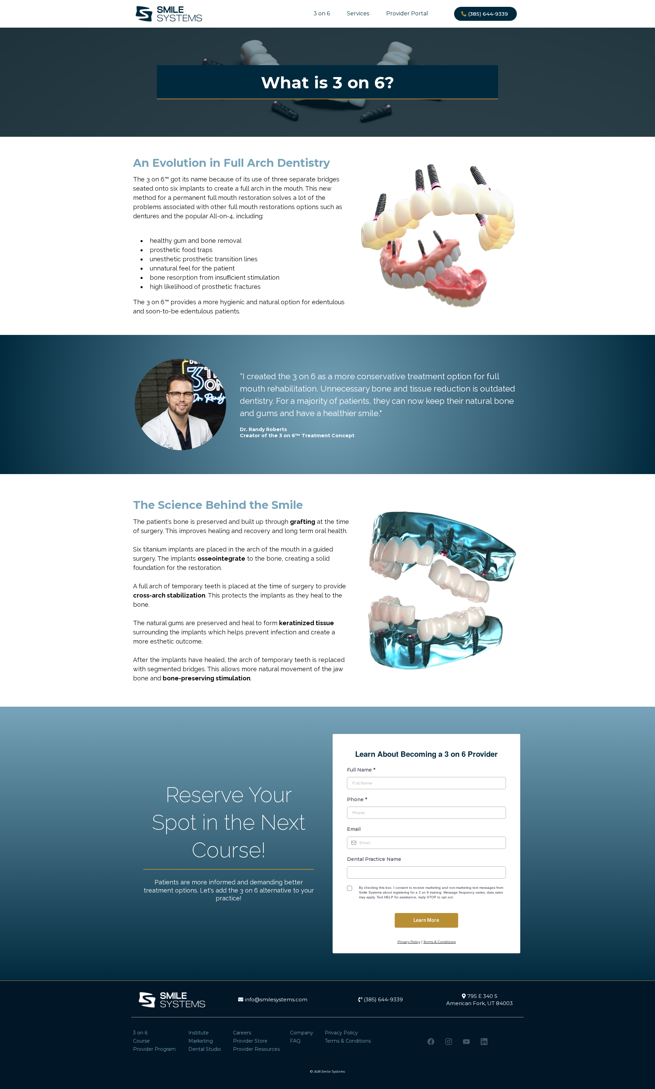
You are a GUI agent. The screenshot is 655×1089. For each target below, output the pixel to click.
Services (358, 13)
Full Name (361, 770)
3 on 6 (322, 13)
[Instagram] (448, 1041)
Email (354, 829)
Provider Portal (407, 13)
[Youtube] (466, 1041)
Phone (357, 799)
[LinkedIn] (484, 1041)
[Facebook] (431, 1041)
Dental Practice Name (374, 859)
